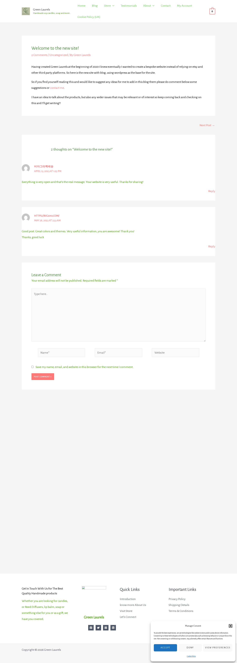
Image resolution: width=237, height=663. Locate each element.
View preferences (217, 647)
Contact (166, 5)
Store (107, 5)
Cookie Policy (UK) (89, 17)
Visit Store (126, 611)
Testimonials (129, 5)
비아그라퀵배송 (43, 166)
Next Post (207, 125)
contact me (57, 87)
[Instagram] (106, 627)
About (147, 5)
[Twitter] (98, 627)
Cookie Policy (191, 656)
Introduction (128, 599)
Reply (211, 191)
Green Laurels (41, 9)
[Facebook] (91, 627)
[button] (230, 626)
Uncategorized (58, 55)
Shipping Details (179, 605)
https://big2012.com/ (46, 215)
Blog (95, 5)
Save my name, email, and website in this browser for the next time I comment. (84, 367)
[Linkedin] (113, 627)
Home (81, 5)
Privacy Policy (177, 599)
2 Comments (39, 55)
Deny (190, 647)
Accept (165, 647)
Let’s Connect (128, 617)
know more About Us (133, 605)
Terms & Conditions (181, 611)
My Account (184, 5)
